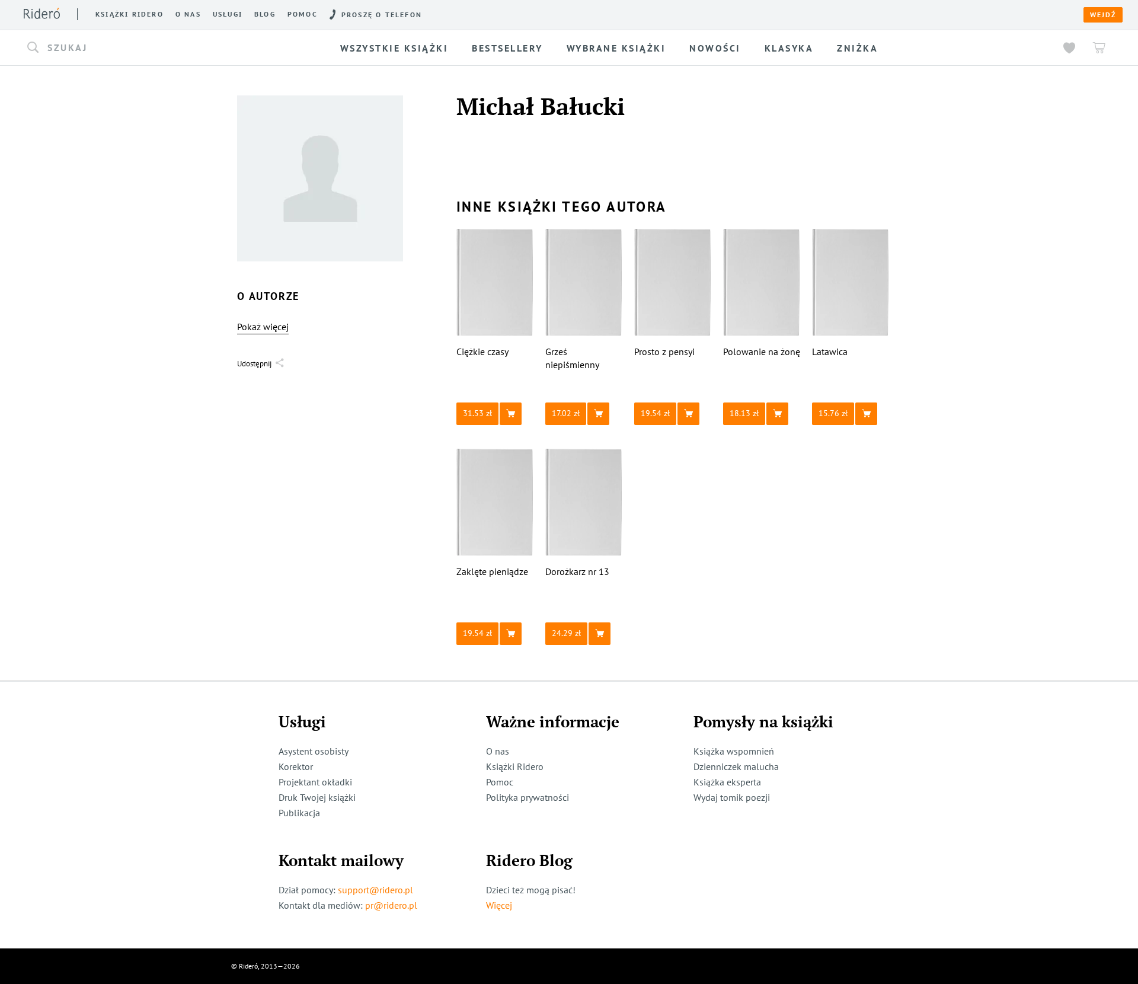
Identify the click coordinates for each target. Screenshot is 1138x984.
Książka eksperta (727, 782)
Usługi (227, 14)
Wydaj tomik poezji (731, 797)
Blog (265, 14)
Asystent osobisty (314, 751)
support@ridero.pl (375, 890)
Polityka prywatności (527, 797)
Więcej (499, 905)
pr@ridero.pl (391, 905)
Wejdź (1103, 15)
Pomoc (302, 14)
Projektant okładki (315, 782)
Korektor (296, 766)
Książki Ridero (515, 766)
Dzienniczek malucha (736, 766)
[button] (150, 48)
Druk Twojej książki (317, 797)
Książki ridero (129, 14)
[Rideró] (42, 13)
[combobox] (150, 48)
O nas (188, 14)
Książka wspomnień (733, 751)
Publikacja (299, 813)
